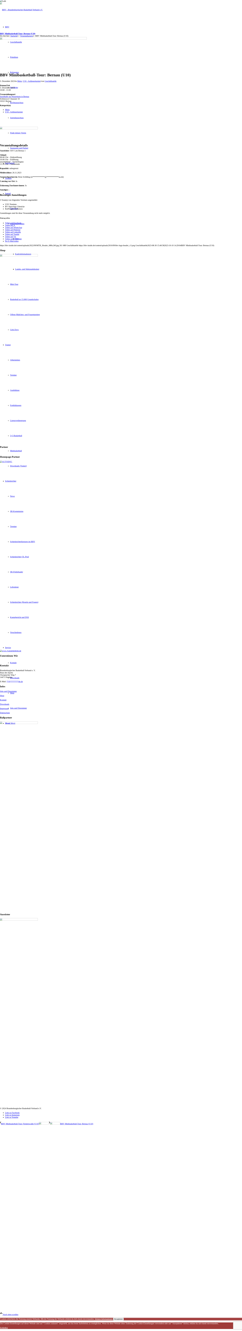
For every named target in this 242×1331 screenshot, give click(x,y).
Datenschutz (5, 713)
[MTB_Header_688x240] (43, 39)
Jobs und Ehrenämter (8, 691)
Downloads (4, 704)
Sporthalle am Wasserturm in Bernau (14, 96)
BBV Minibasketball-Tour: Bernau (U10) (17, 34)
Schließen (4, 1328)
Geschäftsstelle (50, 81)
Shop (2, 696)
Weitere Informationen (104, 1319)
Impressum (4, 708)
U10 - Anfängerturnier (32, 81)
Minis (19, 81)
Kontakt (3, 700)
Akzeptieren (118, 1319)
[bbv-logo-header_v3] (21, 10)
